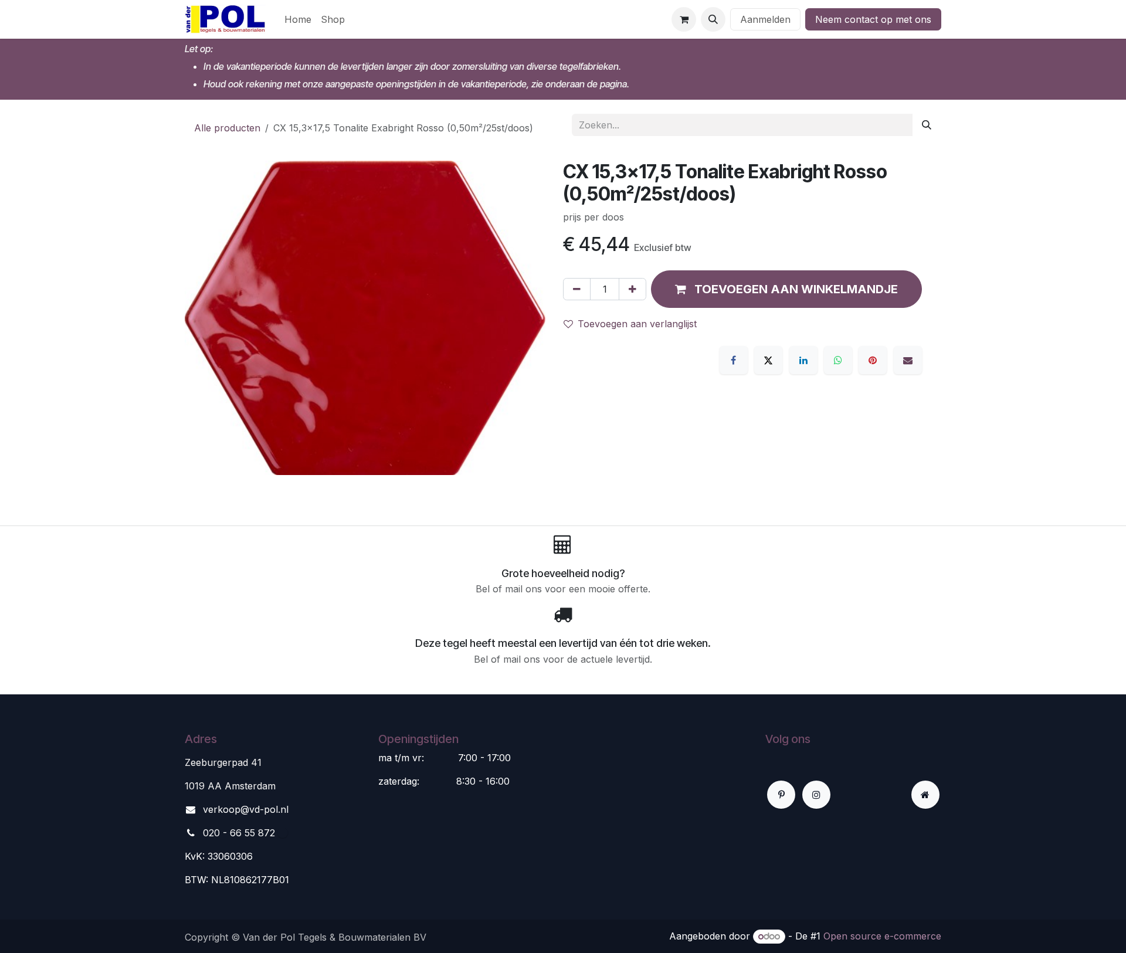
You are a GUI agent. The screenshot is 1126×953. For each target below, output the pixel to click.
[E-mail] (908, 360)
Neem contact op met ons (873, 19)
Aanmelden (765, 19)
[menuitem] (298, 19)
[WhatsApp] (838, 360)
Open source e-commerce (882, 936)
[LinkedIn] (803, 360)
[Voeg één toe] (632, 289)
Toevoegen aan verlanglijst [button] (637, 324)
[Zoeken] (926, 125)
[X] (768, 360)
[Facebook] (734, 360)
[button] (713, 19)
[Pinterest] (873, 360)
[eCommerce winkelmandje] (683, 19)
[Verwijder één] (577, 289)
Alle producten (227, 128)
